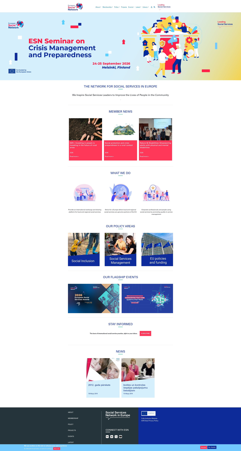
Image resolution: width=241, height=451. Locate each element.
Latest (138, 7)
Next (177, 140)
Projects (124, 7)
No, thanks (211, 447)
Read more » (74, 156)
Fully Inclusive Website (149, 418)
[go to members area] (151, 7)
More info (56, 448)
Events (130, 7)
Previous (64, 140)
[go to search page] (154, 7)
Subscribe (145, 333)
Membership (107, 7)
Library (145, 7)
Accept (203, 447)
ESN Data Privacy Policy (149, 421)
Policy (116, 7)
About (98, 7)
